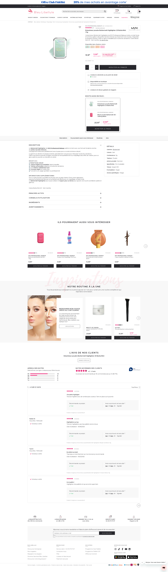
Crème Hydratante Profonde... (94, 329)
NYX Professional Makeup (93, 26)
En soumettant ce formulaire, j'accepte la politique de (75, 536)
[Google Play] (120, 558)
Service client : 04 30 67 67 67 (65, 549)
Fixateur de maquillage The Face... (67, 257)
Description (63, 138)
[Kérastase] (135, 17)
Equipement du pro (98, 17)
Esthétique (87, 17)
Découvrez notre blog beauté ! (37, 559)
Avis (107, 138)
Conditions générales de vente (43, 565)
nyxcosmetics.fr (81, 412)
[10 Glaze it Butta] (97, 46)
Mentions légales (31, 565)
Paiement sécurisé (62, 559)
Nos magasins (32, 551)
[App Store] (132, 558)
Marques (109, 17)
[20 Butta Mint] (87, 46)
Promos (116, 17)
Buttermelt (116, 149)
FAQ (57, 554)
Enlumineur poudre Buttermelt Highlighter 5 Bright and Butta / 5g (94, 442)
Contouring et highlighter (62, 22)
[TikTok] (119, 550)
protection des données (88, 536)
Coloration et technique (47, 17)
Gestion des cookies (67, 565)
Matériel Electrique (76, 17)
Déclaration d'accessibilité (79, 565)
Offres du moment (91, 554)
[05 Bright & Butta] (92, 46)
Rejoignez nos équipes (34, 554)
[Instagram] (115, 550)
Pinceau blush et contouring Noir (124, 329)
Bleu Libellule (37, 22)
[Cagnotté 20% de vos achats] (84, 2)
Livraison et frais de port (63, 556)
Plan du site (89, 565)
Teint (54, 22)
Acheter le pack (103, 129)
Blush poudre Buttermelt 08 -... (37, 257)
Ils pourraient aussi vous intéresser (82, 138)
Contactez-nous (61, 551)
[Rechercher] (105, 11)
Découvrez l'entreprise (34, 549)
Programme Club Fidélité (93, 549)
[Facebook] (122, 550)
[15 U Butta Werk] (102, 46)
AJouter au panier (118, 67)
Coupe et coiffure (62, 17)
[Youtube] (126, 550)
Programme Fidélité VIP (92, 551)
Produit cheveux (33, 17)
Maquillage (49, 22)
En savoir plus (104, 40)
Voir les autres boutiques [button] (96, 85)
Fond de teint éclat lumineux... (94, 257)
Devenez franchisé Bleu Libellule (37, 556)
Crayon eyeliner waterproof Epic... (124, 257)
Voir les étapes (69, 326)
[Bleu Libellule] (40, 11)
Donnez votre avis (100, 28)
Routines (99, 138)
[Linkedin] (129, 550)
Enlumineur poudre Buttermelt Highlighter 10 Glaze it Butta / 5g (93, 472)
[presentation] (145, 246)
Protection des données (56, 565)
